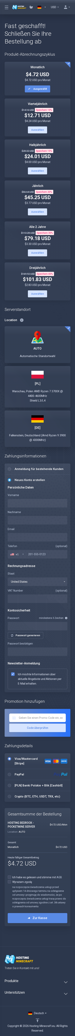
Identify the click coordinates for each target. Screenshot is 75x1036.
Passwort (13, 618)
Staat (11, 573)
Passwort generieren (28, 635)
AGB (59, 877)
